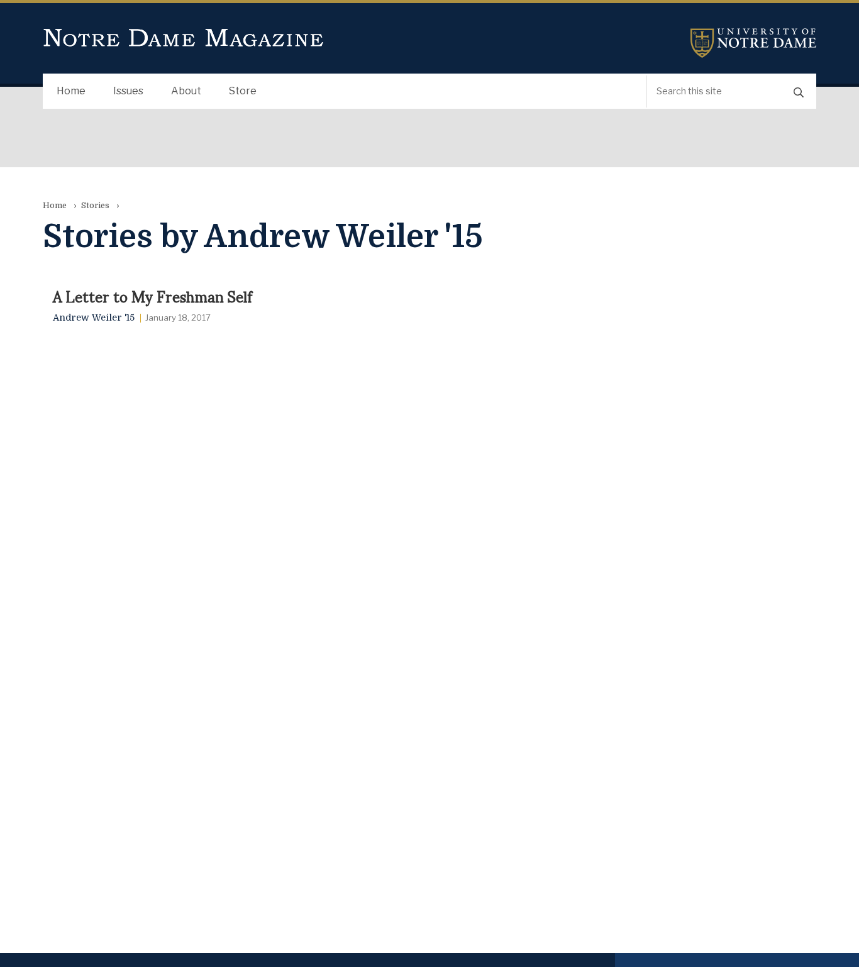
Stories (95, 205)
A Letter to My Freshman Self (152, 295)
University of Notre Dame (753, 43)
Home (71, 91)
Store (243, 91)
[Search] (798, 91)
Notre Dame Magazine (183, 38)
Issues (128, 91)
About (186, 91)
